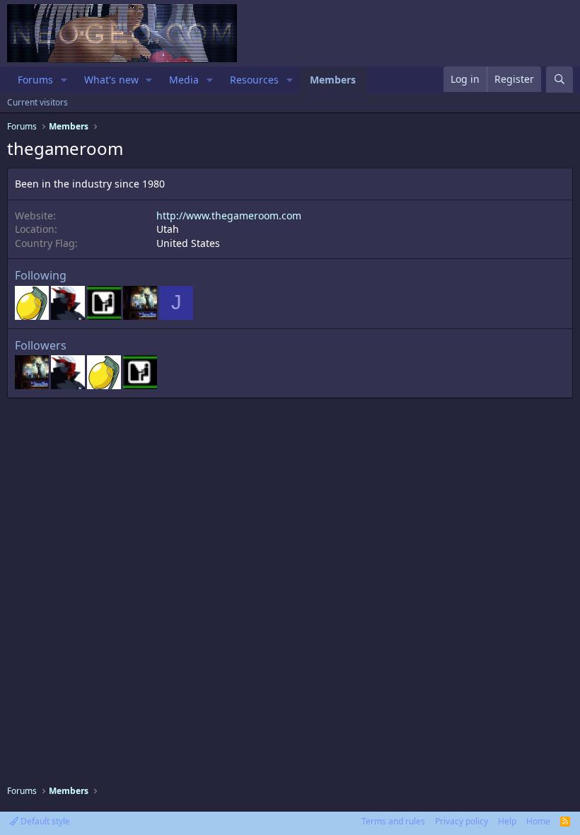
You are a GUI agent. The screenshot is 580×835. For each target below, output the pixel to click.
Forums (35, 79)
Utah (167, 229)
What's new (111, 79)
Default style (44, 821)
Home (538, 821)
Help (507, 821)
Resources (254, 79)
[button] (64, 80)
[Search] (559, 80)
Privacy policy (461, 821)
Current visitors (37, 102)
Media (184, 79)
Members (333, 79)
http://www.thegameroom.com (228, 215)
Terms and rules (393, 821)
